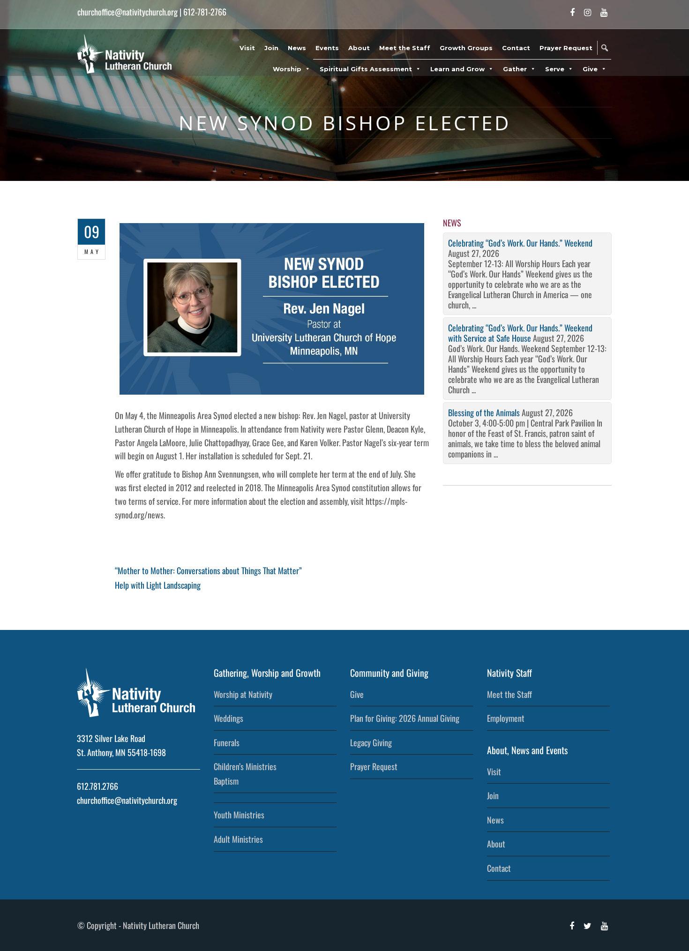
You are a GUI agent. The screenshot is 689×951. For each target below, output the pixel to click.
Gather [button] (515, 69)
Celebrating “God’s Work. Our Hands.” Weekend (520, 243)
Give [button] (590, 69)
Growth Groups (466, 48)
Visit (247, 48)
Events (327, 48)
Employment (505, 718)
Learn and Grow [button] (457, 69)
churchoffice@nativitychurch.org (127, 12)
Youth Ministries (239, 815)
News (297, 48)
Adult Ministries (238, 839)
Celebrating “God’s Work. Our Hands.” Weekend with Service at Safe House (520, 333)
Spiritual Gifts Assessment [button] (366, 69)
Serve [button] (554, 69)
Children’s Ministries (245, 766)
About (359, 48)
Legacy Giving (371, 742)
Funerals (227, 742)
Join (271, 48)
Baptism (226, 781)
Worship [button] (287, 69)
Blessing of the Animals (484, 412)
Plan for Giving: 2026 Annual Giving (404, 718)
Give (357, 694)
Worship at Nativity (243, 694)
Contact (516, 48)
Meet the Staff (404, 48)
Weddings (228, 718)
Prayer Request (565, 48)
